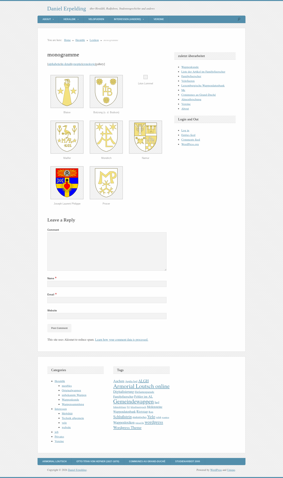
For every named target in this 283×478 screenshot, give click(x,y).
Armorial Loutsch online (141, 386)
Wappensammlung (73, 404)
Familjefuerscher (191, 76)
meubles (67, 385)
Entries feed (188, 135)
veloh (158, 417)
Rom (151, 411)
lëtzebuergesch (138, 407)
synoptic (76, 64)
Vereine (159, 19)
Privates (59, 436)
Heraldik (70, 19)
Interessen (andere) (127, 19)
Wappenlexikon (124, 422)
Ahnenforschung (191, 99)
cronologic (88, 64)
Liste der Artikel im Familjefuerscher (203, 71)
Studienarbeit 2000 (187, 461)
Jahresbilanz (119, 407)
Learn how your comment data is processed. (121, 339)
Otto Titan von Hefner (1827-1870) (97, 461)
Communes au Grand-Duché (198, 94)
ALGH (143, 380)
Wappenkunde (190, 67)
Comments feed (190, 139)
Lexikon (94, 40)
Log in (185, 130)
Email (52, 294)
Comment (53, 229)
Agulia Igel (131, 381)
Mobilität (67, 413)
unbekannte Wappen (74, 395)
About (47, 19)
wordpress (154, 422)
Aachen (118, 380)
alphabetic (54, 64)
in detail (66, 64)
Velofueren (96, 19)
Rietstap (142, 411)
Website (52, 310)
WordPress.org (190, 144)
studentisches (139, 417)
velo (64, 422)
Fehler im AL (143, 396)
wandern (165, 417)
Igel (157, 402)
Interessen (61, 409)
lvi (128, 407)
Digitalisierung (123, 391)
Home (67, 40)
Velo (151, 416)
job (57, 432)
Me (183, 90)
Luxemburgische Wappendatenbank (203, 85)
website (66, 427)
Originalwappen (71, 390)
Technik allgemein (73, 418)
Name (52, 278)
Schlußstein (122, 416)
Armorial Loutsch (54, 461)
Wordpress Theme (127, 427)
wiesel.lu (139, 422)
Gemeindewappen (133, 401)
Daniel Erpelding (66, 8)
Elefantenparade (144, 392)
